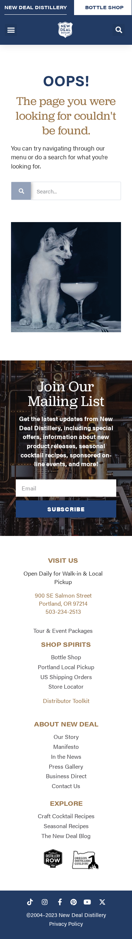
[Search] (21, 191)
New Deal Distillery (82, 914)
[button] (11, 30)
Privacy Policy (66, 923)
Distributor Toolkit (66, 700)
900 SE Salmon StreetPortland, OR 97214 (63, 599)
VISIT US (63, 560)
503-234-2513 (63, 611)
